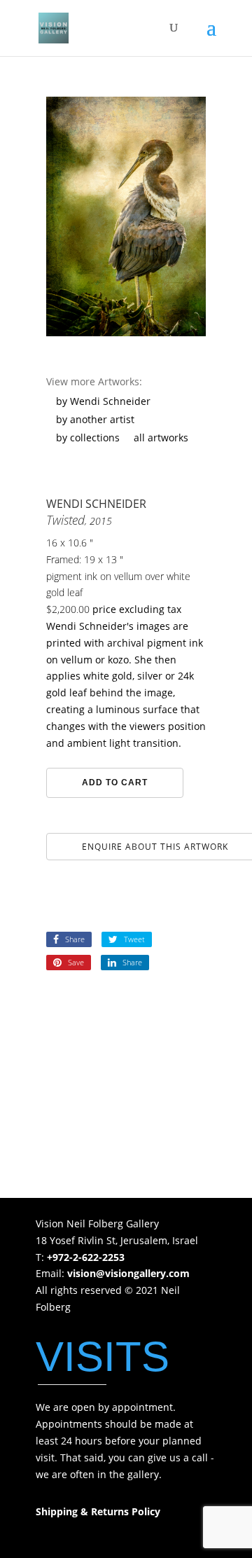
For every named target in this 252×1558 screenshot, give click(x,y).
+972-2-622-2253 (86, 1257)
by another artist (95, 419)
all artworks (161, 437)
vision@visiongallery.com (128, 1273)
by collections (88, 437)
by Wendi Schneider (103, 401)
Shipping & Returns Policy (98, 1511)
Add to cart (115, 782)
